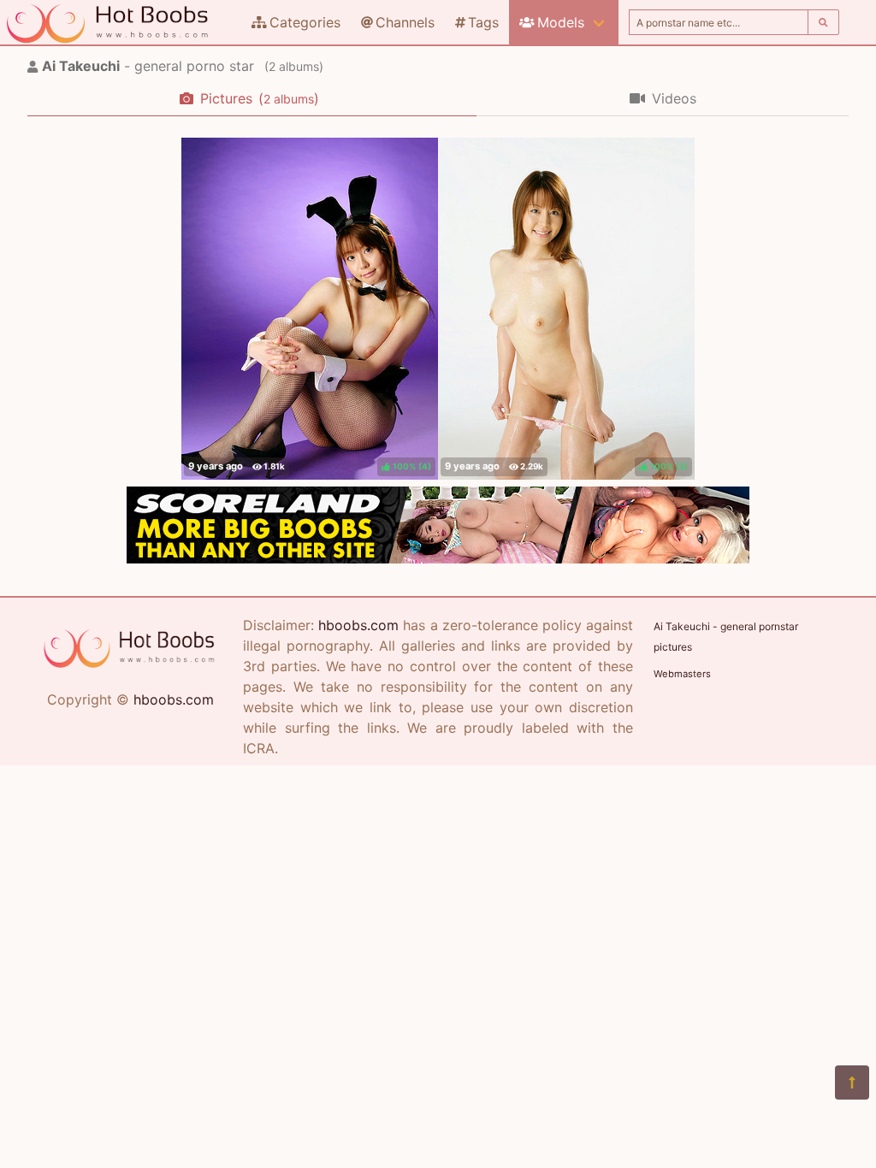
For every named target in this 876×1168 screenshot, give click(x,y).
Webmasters (682, 674)
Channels (405, 22)
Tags (483, 22)
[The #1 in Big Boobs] (438, 558)
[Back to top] (852, 1082)
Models (560, 22)
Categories (304, 22)
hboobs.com (173, 699)
